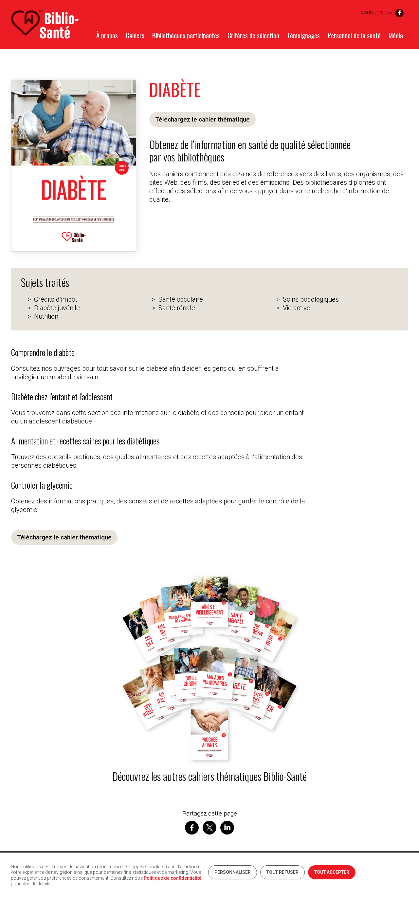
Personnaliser (232, 872)
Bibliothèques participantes (186, 35)
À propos (107, 35)
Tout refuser (282, 872)
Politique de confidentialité (172, 878)
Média (396, 35)
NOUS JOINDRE (376, 12)
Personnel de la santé (354, 35)
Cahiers (135, 35)
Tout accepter (331, 872)
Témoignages (303, 35)
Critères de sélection (253, 35)
